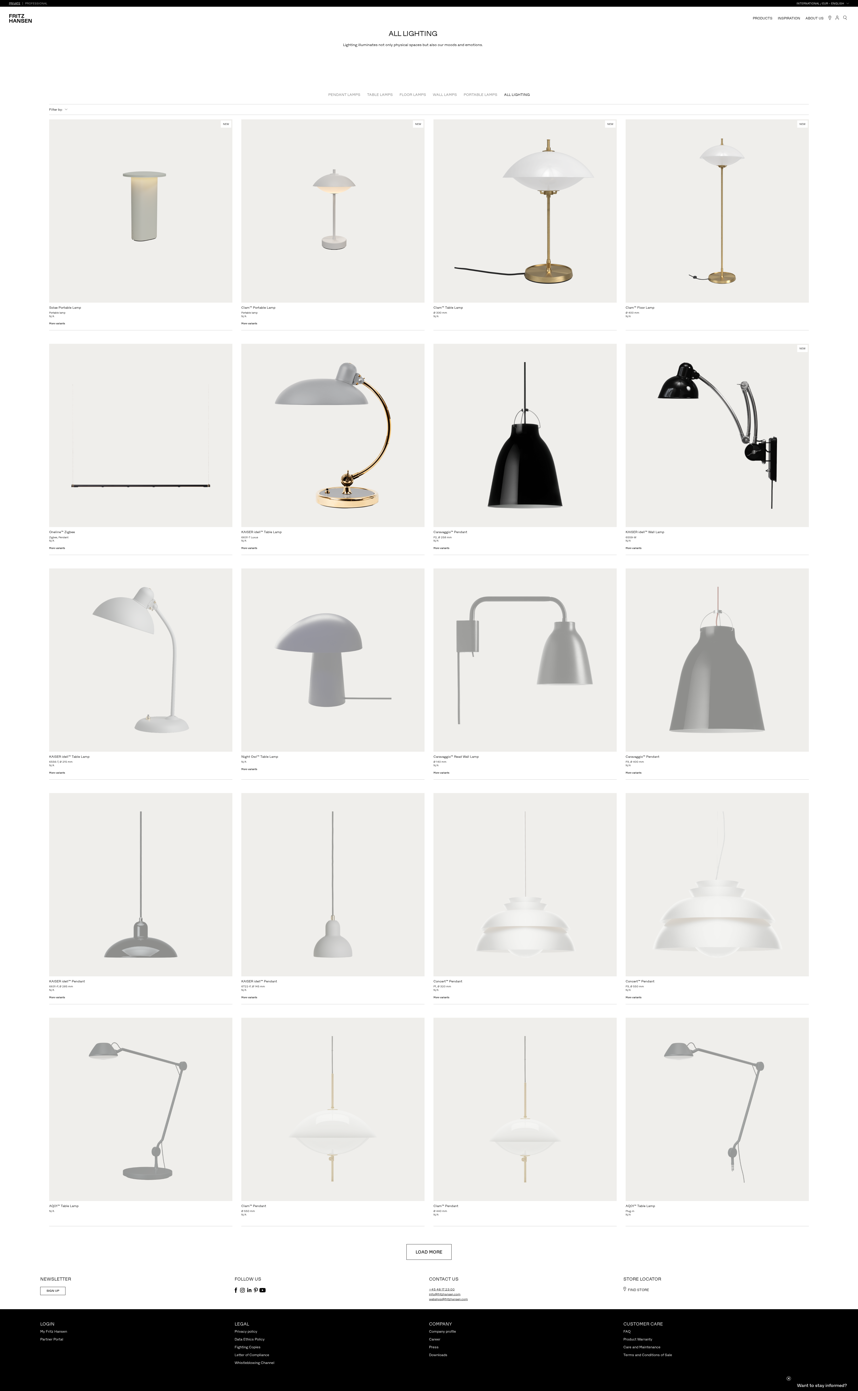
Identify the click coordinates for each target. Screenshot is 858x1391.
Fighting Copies (248, 1347)
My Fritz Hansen (53, 1331)
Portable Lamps (480, 95)
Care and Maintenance (641, 1347)
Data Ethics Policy (250, 1339)
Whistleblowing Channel (254, 1363)
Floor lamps (413, 95)
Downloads (438, 1355)
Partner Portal (51, 1339)
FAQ (627, 1331)
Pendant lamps (344, 95)
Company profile (442, 1331)
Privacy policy (246, 1331)
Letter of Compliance (252, 1355)
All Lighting (517, 95)
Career (434, 1339)
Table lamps (380, 95)
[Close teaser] (788, 1378)
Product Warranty (637, 1339)
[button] (822, 1385)
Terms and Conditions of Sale (647, 1355)
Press (434, 1347)
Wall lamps (445, 95)
